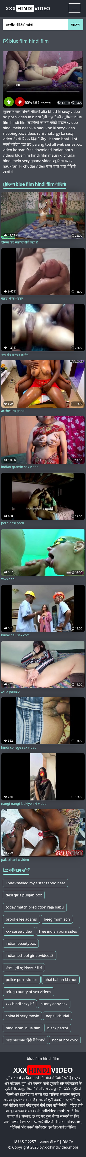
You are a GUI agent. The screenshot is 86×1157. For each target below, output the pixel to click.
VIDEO (28, 8)
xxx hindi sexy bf (20, 1003)
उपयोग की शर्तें (49, 1141)
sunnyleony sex (54, 1003)
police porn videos (22, 979)
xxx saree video (19, 931)
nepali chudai (57, 1015)
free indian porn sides (58, 931)
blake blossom (68, 1121)
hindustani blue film (23, 1027)
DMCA (67, 1141)
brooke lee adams (21, 919)
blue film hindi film (43, 1058)
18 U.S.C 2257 (24, 1141)
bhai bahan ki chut (60, 979)
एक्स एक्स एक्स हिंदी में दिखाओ (25, 1040)
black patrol (57, 1027)
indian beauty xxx (21, 943)
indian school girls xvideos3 (29, 955)
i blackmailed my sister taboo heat (35, 882)
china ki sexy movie (22, 1015)
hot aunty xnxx (65, 1040)
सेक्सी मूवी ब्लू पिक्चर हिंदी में (24, 967)
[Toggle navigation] (74, 8)
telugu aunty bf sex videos (28, 991)
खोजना (75, 24)
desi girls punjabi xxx (24, 895)
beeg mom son (57, 919)
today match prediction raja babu (35, 907)
